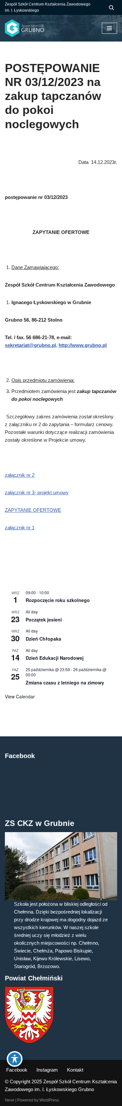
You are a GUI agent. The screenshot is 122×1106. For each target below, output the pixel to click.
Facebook (16, 1070)
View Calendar (20, 696)
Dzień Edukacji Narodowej (55, 658)
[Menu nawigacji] (109, 28)
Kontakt (75, 1070)
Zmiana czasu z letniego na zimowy (65, 682)
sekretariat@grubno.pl (30, 345)
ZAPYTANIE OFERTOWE (33, 510)
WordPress (49, 1100)
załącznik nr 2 (19, 475)
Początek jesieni (44, 619)
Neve (9, 1100)
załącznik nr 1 (19, 527)
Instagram (47, 1070)
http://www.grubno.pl (83, 345)
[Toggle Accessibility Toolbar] (14, 1059)
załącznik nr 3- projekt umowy (37, 492)
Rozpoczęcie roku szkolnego (58, 600)
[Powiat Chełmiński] (29, 1041)
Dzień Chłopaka (43, 638)
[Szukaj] (111, 7)
